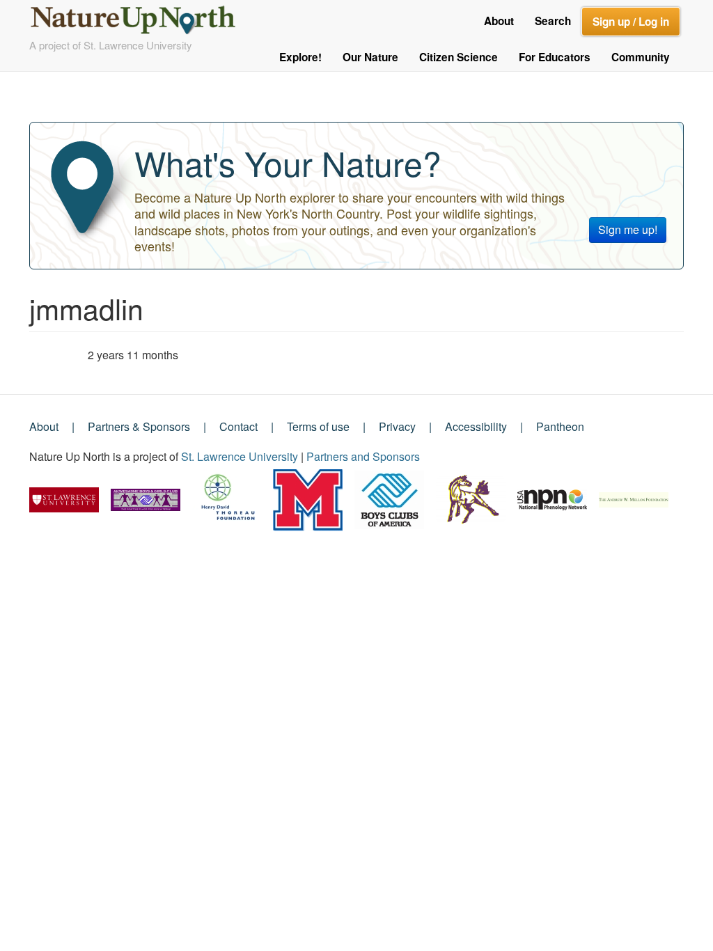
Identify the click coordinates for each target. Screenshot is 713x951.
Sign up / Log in (631, 21)
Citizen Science (458, 57)
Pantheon (560, 426)
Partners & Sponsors (139, 426)
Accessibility (476, 426)
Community (640, 57)
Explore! (300, 57)
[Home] (139, 16)
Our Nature (370, 57)
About (499, 21)
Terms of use (318, 426)
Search (553, 21)
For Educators (554, 57)
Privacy (397, 426)
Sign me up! (627, 229)
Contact (238, 426)
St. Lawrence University (239, 456)
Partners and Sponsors (363, 456)
